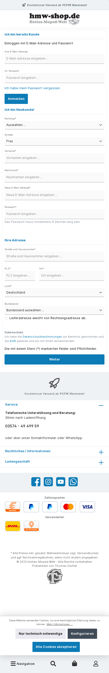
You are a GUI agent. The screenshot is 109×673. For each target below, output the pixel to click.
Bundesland (11, 303)
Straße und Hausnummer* (20, 249)
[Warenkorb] (74, 663)
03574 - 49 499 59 (22, 426)
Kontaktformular (43, 438)
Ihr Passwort (12, 70)
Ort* (41, 268)
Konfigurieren (82, 633)
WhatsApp (74, 438)
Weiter (54, 359)
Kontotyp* (10, 118)
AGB (13, 341)
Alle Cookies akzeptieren (56, 647)
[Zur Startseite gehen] (54, 18)
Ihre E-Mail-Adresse (16, 51)
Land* (8, 286)
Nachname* (11, 170)
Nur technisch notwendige (40, 633)
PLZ (8, 268)
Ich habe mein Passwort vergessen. (33, 88)
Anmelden (16, 99)
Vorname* (10, 151)
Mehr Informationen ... (60, 624)
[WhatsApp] (73, 481)
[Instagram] (48, 481)
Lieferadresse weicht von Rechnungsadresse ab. (47, 318)
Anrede (9, 134)
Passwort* (10, 207)
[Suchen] (53, 664)
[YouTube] (60, 481)
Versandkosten (88, 553)
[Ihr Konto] (96, 664)
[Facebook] (36, 481)
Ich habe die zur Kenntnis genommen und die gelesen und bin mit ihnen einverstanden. (54, 339)
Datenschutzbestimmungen (42, 336)
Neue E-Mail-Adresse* (17, 187)
